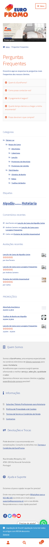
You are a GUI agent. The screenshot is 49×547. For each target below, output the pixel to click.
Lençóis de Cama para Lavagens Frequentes (22, 228)
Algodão (9, 203)
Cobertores (15, 153)
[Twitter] (10, 516)
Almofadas (15, 149)
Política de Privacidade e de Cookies (21, 409)
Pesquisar (24, 542)
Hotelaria (29, 203)
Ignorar (6, 534)
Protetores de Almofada (20, 161)
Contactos (10, 419)
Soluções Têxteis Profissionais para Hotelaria (25, 404)
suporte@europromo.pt (13, 501)
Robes (13, 179)
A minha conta (8, 542)
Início (8, 47)
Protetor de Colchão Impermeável (27, 234)
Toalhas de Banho (18, 183)
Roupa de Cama (15, 144)
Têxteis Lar (10, 140)
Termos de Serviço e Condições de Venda (23, 414)
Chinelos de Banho (18, 174)
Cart (38, 540)
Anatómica (18, 204)
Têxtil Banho (13, 170)
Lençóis (14, 157)
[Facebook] (5, 516)
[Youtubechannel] (19, 516)
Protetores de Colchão (20, 166)
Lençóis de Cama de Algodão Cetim (31, 223)
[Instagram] (14, 516)
